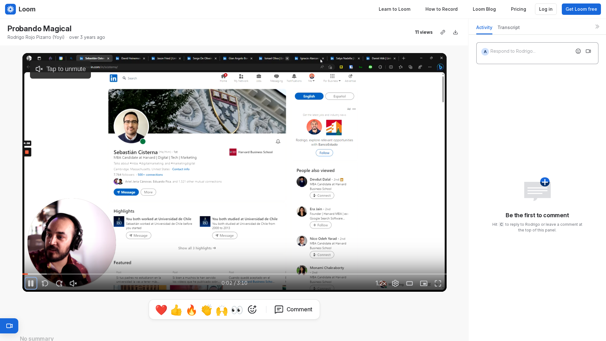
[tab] (484, 29)
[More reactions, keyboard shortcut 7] (252, 309)
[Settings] (395, 283)
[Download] (455, 32)
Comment (300, 309)
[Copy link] (443, 32)
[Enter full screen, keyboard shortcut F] (438, 283)
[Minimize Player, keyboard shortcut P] (424, 283)
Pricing (518, 9)
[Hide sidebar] (597, 26)
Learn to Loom (394, 9)
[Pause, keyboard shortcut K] (31, 283)
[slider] (234, 274)
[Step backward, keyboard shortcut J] (45, 283)
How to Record (441, 9)
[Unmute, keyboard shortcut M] (73, 283)
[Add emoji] (578, 51)
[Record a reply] (588, 51)
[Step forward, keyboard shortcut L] (59, 283)
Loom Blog (484, 9)
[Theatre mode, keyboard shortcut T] (409, 283)
